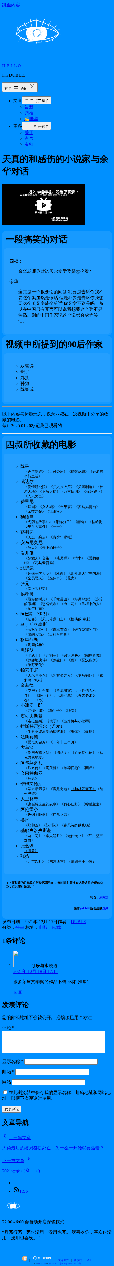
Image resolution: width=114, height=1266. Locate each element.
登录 (89, 1260)
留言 (29, 138)
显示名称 (12, 1061)
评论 (8, 1027)
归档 (29, 113)
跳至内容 (11, 4)
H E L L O (11, 65)
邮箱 (8, 1071)
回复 (17, 992)
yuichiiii (85, 908)
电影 (43, 927)
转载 (56, 927)
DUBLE (78, 921)
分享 (19, 927)
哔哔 (31, 118)
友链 (29, 144)
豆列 (105, 908)
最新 (29, 107)
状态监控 (63, 1260)
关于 (29, 132)
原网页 (103, 897)
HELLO (42, 1263)
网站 (6, 1082)
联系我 (78, 1260)
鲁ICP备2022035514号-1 (71, 1263)
